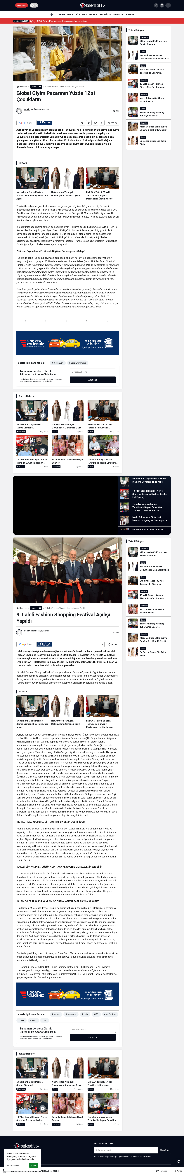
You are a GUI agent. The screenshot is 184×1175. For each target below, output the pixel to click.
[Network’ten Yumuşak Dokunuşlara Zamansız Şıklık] (67, 183)
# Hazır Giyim (70, 1014)
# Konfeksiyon (110, 1014)
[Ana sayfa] (51, 14)
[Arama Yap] (156, 5)
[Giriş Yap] (168, 5)
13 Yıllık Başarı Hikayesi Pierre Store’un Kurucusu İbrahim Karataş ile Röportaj (149, 494)
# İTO (96, 1014)
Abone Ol (92, 380)
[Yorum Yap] (89, 122)
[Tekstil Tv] (92, 5)
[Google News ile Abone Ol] (25, 122)
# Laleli (21, 1020)
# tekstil (33, 1020)
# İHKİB (85, 1014)
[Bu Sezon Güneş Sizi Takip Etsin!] (148, 141)
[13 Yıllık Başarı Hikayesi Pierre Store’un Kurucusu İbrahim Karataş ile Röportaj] (32, 451)
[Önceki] (31, 21)
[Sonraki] (35, 21)
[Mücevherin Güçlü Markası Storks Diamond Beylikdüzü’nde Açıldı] (32, 183)
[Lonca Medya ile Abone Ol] (44, 122)
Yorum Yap (162, 1171)
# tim (44, 1020)
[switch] (34, 5)
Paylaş (179, 1171)
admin (27, 109)
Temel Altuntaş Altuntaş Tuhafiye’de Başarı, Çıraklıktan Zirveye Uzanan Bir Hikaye (147, 507)
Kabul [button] (33, 1166)
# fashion (55, 1014)
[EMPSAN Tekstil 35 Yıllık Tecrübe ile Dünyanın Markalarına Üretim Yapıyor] (102, 183)
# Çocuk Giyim (57, 363)
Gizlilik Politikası (13, 1165)
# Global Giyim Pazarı (77, 363)
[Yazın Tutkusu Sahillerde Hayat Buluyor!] (68, 451)
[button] (162, 5)
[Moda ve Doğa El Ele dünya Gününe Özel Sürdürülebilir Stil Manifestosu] (148, 127)
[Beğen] (82, 122)
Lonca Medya (22, 5)
